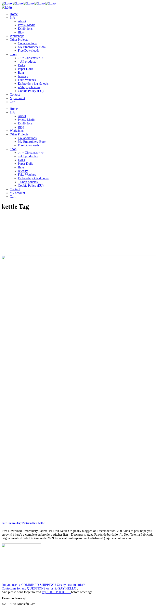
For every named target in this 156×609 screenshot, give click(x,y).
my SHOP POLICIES (56, 592)
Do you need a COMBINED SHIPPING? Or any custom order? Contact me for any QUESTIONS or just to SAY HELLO (43, 586)
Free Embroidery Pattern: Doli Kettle (23, 522)
